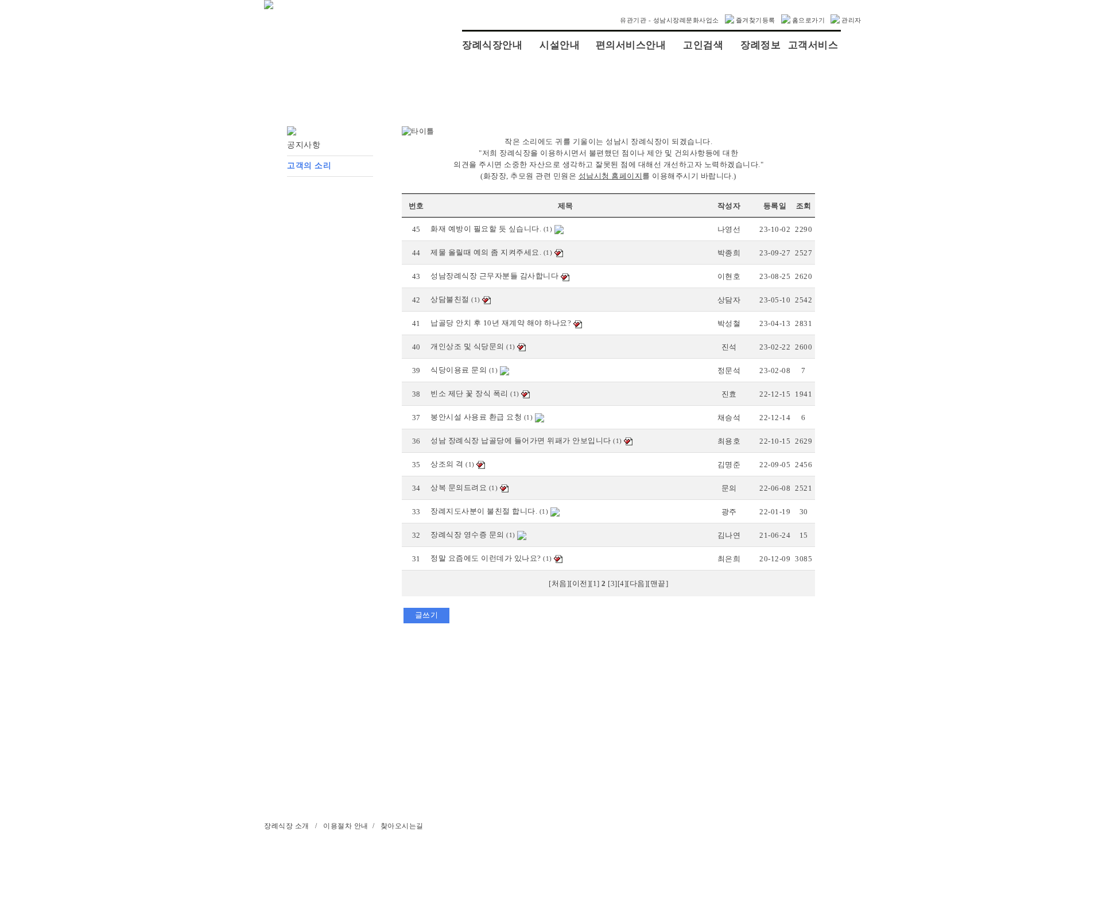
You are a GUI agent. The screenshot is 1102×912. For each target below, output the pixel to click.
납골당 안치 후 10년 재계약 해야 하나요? (500, 323)
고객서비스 (813, 45)
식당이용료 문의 (458, 370)
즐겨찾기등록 (755, 20)
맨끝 (658, 583)
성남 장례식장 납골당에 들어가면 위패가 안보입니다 (520, 440)
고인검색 (703, 45)
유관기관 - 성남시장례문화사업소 (669, 20)
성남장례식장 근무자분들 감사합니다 (494, 275)
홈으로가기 (808, 20)
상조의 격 (447, 464)
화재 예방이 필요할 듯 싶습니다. (485, 228)
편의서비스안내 (631, 45)
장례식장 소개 (286, 826)
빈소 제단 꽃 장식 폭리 (469, 393)
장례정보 (760, 45)
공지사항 (303, 145)
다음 (637, 583)
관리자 (851, 20)
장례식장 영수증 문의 (467, 534)
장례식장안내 (492, 45)
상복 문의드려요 (458, 487)
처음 (559, 583)
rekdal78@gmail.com (477, 863)
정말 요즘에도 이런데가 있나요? (485, 558)
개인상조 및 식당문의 (467, 346)
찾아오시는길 (402, 826)
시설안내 (560, 45)
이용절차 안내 (345, 826)
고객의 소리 (309, 165)
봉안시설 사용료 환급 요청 (476, 417)
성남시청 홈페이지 (611, 176)
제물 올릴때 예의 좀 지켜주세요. (485, 252)
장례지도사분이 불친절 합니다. (483, 511)
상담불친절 (449, 299)
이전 (580, 583)
